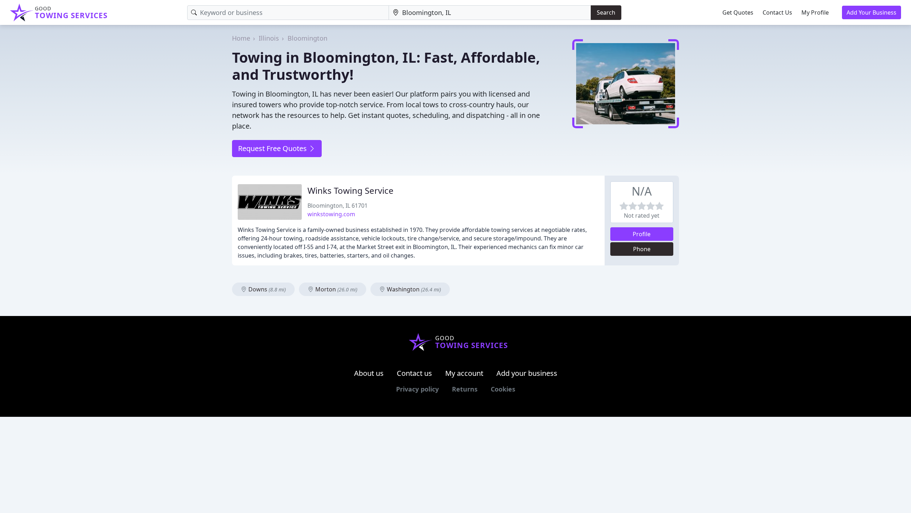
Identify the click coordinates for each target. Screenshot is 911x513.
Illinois (269, 38)
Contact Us (777, 12)
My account (464, 373)
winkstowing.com (331, 214)
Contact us (414, 373)
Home (241, 38)
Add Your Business (871, 12)
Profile (642, 234)
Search (606, 12)
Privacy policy (417, 389)
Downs (266, 289)
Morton (335, 289)
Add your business (526, 373)
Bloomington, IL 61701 (337, 205)
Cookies (503, 389)
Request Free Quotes (273, 148)
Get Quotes (737, 12)
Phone (642, 249)
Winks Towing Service (350, 190)
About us (369, 373)
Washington (413, 289)
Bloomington (307, 38)
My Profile (815, 12)
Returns (465, 389)
